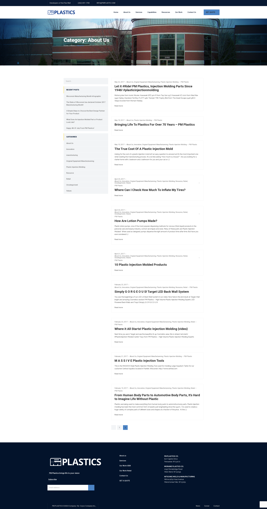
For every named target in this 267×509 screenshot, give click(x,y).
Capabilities (151, 12)
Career (206, 506)
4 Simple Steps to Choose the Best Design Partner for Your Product (85, 112)
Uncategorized (120, 183)
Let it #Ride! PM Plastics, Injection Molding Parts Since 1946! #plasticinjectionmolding (153, 88)
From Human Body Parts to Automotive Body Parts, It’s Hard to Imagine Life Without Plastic (157, 397)
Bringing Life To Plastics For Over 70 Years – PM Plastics (155, 124)
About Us (126, 12)
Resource (179, 181)
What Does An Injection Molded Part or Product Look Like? (84, 121)
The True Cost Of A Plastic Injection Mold (144, 149)
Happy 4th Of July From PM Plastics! (80, 128)
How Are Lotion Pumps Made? (136, 221)
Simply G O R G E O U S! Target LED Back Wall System (152, 291)
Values (128, 183)
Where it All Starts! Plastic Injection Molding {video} (151, 329)
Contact (216, 506)
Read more (119, 106)
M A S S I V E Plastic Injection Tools (139, 360)
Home (116, 12)
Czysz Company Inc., (88, 506)
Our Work (178, 12)
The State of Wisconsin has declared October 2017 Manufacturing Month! (85, 103)
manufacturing (72, 155)
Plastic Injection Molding (170, 82)
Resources (166, 12)
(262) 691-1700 (83, 3)
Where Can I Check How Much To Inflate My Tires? (150, 190)
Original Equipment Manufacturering (147, 82)
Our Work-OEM (125, 466)
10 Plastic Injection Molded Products (141, 264)
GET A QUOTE (124, 481)
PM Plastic (185, 82)
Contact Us (192, 12)
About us (122, 456)
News (73, 46)
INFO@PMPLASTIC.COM (106, 3)
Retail (185, 181)
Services (139, 12)
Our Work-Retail (125, 471)
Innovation (137, 145)
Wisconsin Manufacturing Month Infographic (83, 96)
